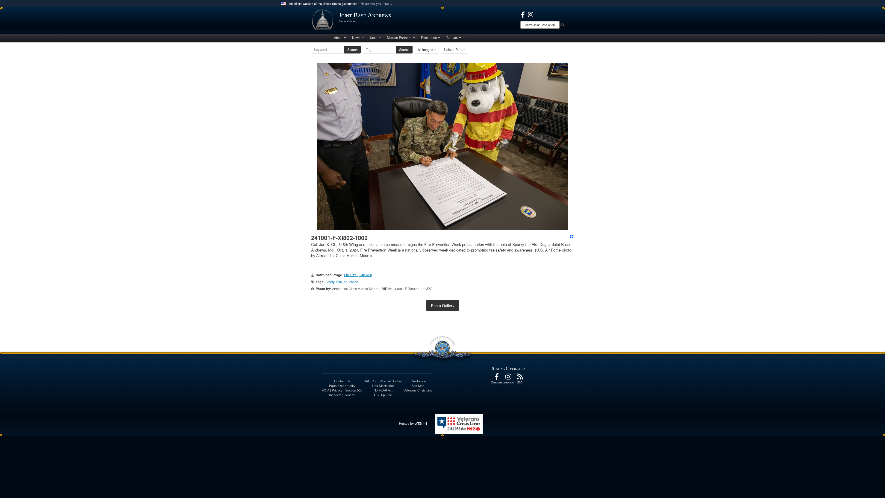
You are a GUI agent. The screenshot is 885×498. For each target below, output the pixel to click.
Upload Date (453, 49)
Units (373, 37)
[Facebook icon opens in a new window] (523, 14)
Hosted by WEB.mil (413, 423)
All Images (426, 49)
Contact (452, 37)
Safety (329, 281)
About (338, 37)
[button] (377, 3)
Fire (339, 281)
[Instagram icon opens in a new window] (530, 14)
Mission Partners (399, 37)
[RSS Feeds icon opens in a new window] (519, 378)
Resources (429, 37)
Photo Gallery (442, 305)
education (351, 281)
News (356, 37)
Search (352, 49)
